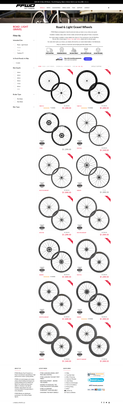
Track (72, 39)
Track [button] (18, 50)
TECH (73, 7)
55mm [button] (18, 81)
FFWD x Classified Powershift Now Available (48, 389)
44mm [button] (18, 75)
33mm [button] (18, 72)
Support (79, 7)
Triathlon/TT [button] (20, 53)
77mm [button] (18, 83)
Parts (48, 7)
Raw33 (79, 190)
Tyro (41, 148)
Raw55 (79, 317)
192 (79, 66)
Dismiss (87, 2)
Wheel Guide (66, 7)
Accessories (56, 7)
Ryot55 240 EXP (44, 317)
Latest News (69, 381)
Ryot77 (41, 359)
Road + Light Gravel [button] (22, 45)
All (82, 66)
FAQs (67, 373)
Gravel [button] (19, 47)
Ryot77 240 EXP (81, 359)
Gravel (69, 39)
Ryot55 (79, 275)
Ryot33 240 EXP (44, 190)
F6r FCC (79, 106)
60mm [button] (18, 86)
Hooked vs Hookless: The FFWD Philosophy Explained (49, 385)
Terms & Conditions (71, 385)
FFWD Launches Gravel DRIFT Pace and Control (49, 374)
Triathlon (78, 39)
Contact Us (69, 390)
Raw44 (41, 275)
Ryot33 (79, 148)
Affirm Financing (70, 377)
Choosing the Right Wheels (49, 392)
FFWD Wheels (18, 373)
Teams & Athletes (70, 392)
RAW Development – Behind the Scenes (48, 381)
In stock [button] (18, 63)
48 (76, 66)
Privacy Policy (69, 386)
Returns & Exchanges (72, 383)
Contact (87, 7)
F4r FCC (41, 106)
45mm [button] (18, 78)
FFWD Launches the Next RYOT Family (50, 377)
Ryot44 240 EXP (81, 232)
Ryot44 (41, 232)
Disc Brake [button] (20, 102)
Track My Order (70, 375)
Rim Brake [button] (20, 99)
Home (39, 66)
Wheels (42, 7)
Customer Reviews (71, 379)
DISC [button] (18, 89)
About (67, 388)
